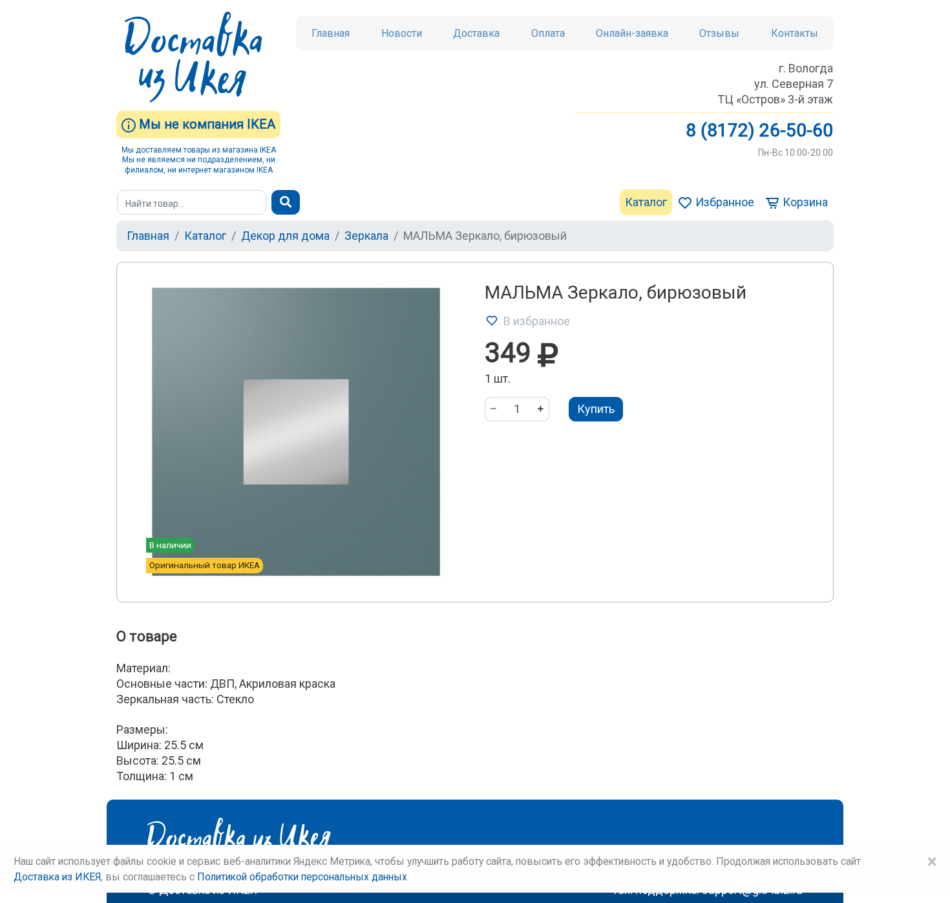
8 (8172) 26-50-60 (759, 130)
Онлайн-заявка (632, 33)
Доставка (476, 33)
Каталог (646, 202)
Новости (401, 33)
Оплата (548, 33)
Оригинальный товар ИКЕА (204, 565)
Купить (596, 409)
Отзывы (719, 33)
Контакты (794, 33)
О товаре (146, 636)
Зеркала (366, 235)
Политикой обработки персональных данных (302, 877)
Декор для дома (285, 235)
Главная (330, 33)
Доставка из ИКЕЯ (57, 877)
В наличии (170, 545)
